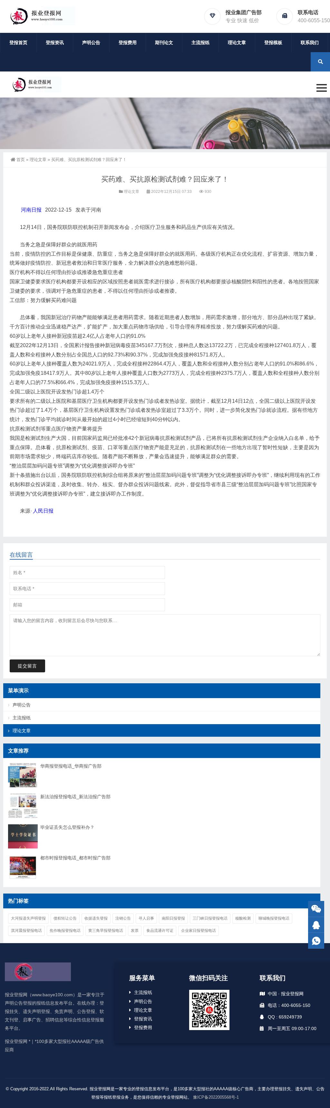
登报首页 (18, 42)
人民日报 (43, 511)
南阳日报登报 (173, 918)
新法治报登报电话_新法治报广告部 (75, 796)
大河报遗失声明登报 (28, 918)
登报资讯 (55, 42)
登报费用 (128, 42)
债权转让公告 (65, 918)
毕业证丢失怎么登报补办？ (67, 827)
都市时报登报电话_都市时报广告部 (75, 857)
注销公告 (123, 918)
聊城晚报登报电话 (273, 918)
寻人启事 (146, 918)
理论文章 (237, 42)
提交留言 (27, 665)
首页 (20, 159)
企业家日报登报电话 (198, 930)
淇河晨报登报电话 (26, 930)
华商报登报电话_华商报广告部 (71, 766)
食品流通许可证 (159, 930)
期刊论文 (164, 42)
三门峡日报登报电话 (210, 918)
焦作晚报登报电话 (65, 930)
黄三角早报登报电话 (105, 930)
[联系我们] (316, 925)
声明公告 (91, 42)
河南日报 (31, 210)
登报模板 (273, 42)
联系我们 (310, 42)
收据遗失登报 (96, 918)
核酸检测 (243, 918)
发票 (135, 930)
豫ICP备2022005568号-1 (216, 1097)
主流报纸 (200, 42)
